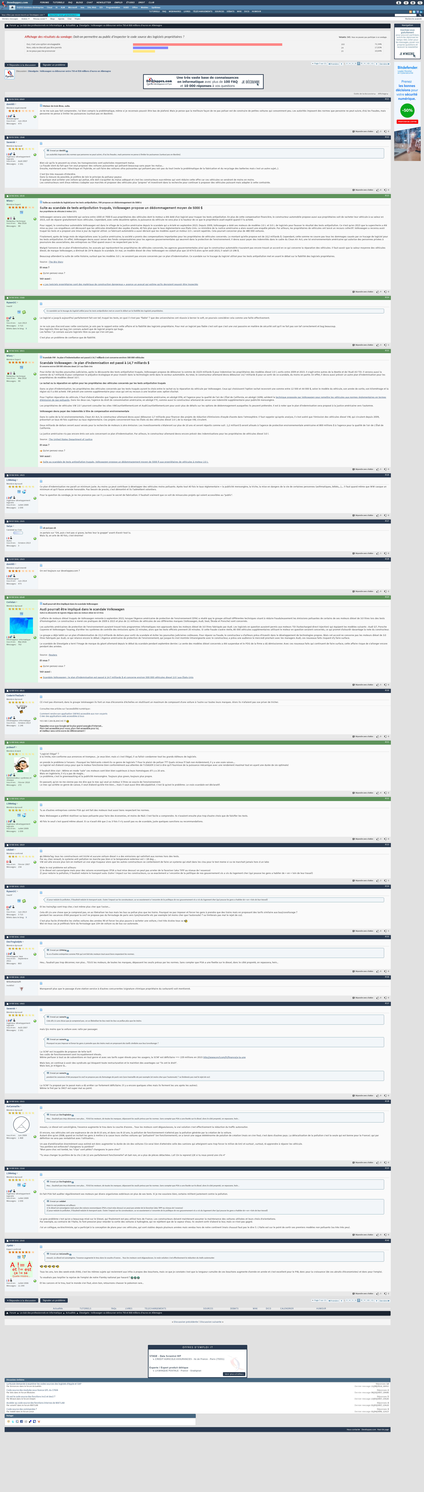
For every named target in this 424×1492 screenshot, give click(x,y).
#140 (387, 1240)
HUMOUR (256, 11)
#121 (387, 99)
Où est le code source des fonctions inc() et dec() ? (30, 1396)
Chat (89, 2)
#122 (387, 137)
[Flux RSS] (410, 12)
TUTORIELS (154, 11)
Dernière (383, 64)
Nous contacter (353, 1430)
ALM (63, 7)
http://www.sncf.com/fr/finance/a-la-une (224, 1057)
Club (151, 2)
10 (368, 63)
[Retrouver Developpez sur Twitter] (414, 12)
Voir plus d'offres (234, 1374)
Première (335, 64)
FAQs (113, 1308)
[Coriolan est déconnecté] (21, 626)
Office (135, 7)
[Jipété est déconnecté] (21, 1269)
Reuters (53, 655)
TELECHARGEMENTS (155, 1308)
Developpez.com (369, 1430)
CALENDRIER (286, 1308)
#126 (387, 475)
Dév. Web (91, 7)
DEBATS (234, 1308)
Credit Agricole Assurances (173, 1359)
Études (130, 2)
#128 (387, 559)
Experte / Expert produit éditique (168, 1367)
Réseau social (39, 19)
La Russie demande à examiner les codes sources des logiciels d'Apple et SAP (43, 1384)
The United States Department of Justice (70, 439)
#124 (387, 297)
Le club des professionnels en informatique (41, 25)
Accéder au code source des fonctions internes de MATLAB (35, 1403)
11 (372, 63)
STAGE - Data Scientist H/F (165, 1356)
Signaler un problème (54, 64)
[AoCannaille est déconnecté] (21, 1125)
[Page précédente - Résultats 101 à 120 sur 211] (342, 64)
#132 (387, 799)
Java (82, 7)
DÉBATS (230, 11)
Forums (44, 2)
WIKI (239, 11)
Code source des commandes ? (21, 1409)
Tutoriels (58, 2)
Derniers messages (10, 19)
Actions (24, 19)
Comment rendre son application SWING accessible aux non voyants (73, 714)
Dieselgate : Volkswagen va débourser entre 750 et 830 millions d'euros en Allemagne (69, 71)
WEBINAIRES (175, 11)
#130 (387, 690)
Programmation (113, 7)
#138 (387, 1101)
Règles (77, 19)
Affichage (382, 94)
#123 (387, 196)
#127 (387, 521)
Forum (13, 25)
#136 (387, 977)
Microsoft (72, 7)
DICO (246, 11)
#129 (387, 597)
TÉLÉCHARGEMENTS (202, 11)
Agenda (61, 19)
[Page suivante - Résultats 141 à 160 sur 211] (376, 64)
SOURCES (219, 11)
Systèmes (156, 7)
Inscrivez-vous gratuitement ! (64, 15)
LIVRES (187, 11)
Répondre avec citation (364, 132)
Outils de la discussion (364, 94)
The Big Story (56, 262)
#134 (387, 886)
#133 (387, 845)
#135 (387, 937)
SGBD (126, 7)
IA (56, 7)
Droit (141, 2)
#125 (387, 351)
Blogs (79, 2)
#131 (387, 742)
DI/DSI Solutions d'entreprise (30, 7)
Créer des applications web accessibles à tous (62, 716)
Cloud (49, 7)
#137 (387, 1003)
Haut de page (383, 1430)
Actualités (71, 25)
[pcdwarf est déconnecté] (21, 765)
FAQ (70, 2)
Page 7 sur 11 (320, 63)
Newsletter (103, 2)
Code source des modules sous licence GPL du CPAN (32, 1390)
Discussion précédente (186, 1322)
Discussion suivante (210, 1322)
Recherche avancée (413, 19)
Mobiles (144, 7)
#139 (387, 1168)
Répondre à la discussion (21, 64)
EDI (101, 7)
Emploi (118, 2)
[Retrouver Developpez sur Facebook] (417, 12)
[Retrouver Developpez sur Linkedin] (421, 12)
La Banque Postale (167, 1371)
